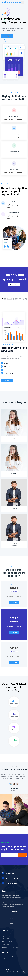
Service (11, 915)
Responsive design (14, 134)
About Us (11, 926)
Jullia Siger (14, 438)
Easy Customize (14, 152)
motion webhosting (11, 2)
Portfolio (11, 918)
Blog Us (11, 923)
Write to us (7, 877)
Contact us (12, 921)
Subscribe (22, 855)
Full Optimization (14, 169)
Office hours (8, 882)
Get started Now (14, 284)
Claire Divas (14, 508)
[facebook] (4, 969)
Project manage (14, 116)
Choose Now (13, 602)
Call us (6, 872)
